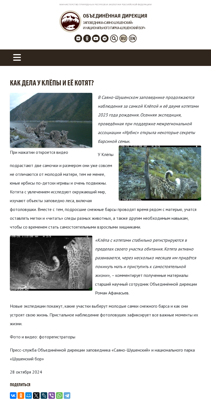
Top (198, 399)
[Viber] (51, 395)
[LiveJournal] (44, 395)
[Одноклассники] (21, 395)
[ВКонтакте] (13, 395)
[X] (36, 395)
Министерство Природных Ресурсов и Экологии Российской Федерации (105, 4)
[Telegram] (67, 395)
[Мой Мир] (28, 395)
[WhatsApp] (59, 395)
